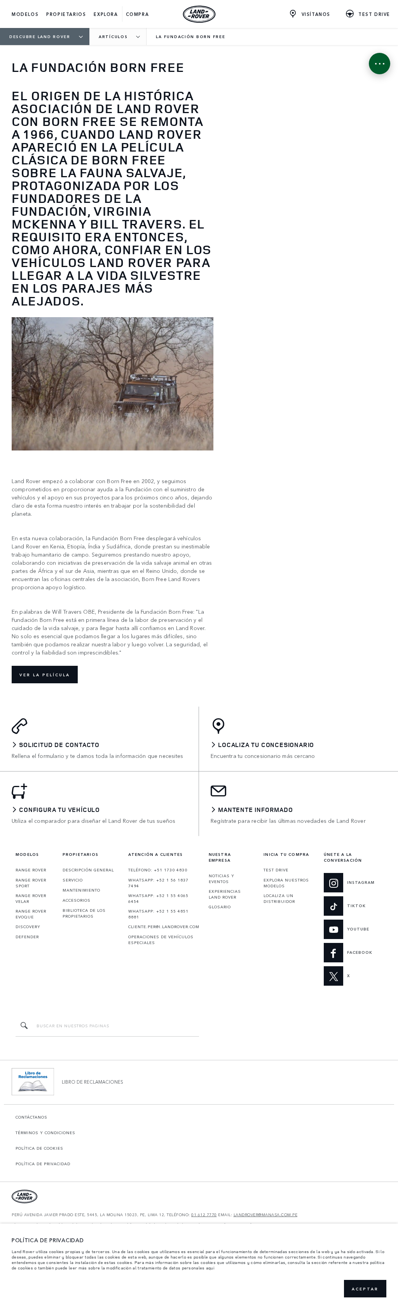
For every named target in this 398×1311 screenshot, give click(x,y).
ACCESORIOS (77, 900)
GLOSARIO (220, 906)
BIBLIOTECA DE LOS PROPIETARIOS (84, 913)
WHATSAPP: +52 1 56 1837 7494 (158, 883)
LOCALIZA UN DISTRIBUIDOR (279, 898)
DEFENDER (27, 936)
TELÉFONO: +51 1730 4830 (157, 870)
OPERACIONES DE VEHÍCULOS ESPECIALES (161, 939)
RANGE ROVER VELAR (31, 898)
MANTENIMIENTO (81, 890)
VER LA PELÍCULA (44, 674)
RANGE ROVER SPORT (31, 883)
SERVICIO (73, 880)
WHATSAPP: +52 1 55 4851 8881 (158, 914)
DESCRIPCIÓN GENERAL (88, 870)
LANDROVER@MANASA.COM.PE (266, 1214)
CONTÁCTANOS (31, 1117)
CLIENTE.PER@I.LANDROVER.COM (163, 926)
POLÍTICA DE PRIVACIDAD (43, 1163)
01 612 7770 (204, 1214)
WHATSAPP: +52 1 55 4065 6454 (158, 898)
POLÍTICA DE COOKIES (39, 1148)
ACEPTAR (365, 1289)
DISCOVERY (28, 926)
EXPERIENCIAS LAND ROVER (225, 894)
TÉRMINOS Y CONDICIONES (45, 1132)
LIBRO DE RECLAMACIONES (92, 1082)
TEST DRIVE (276, 870)
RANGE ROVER (31, 870)
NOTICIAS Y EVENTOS (221, 878)
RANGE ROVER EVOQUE (31, 914)
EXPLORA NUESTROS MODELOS (286, 883)
